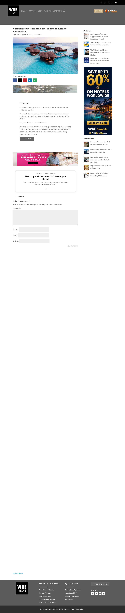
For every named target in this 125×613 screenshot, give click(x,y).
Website (16, 241)
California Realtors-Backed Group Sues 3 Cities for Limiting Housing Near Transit (44, 406)
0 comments (38, 34)
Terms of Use (80, 609)
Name (15, 229)
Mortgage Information (47, 599)
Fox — (28, 103)
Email (15, 235)
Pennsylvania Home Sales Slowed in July (35, 565)
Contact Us (69, 599)
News (23, 11)
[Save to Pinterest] (25, 80)
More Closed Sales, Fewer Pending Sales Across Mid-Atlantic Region (45, 299)
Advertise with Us (71, 593)
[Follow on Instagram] (108, 2)
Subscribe (98, 11)
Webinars (47, 11)
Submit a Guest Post (72, 596)
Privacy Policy (69, 609)
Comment (17, 208)
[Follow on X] (104, 2)
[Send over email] (35, 80)
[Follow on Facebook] (101, 2)
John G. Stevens (22, 355)
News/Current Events (46, 590)
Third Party (19, 34)
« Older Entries (18, 573)
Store (40, 11)
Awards (31, 11)
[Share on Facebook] (15, 80)
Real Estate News (45, 596)
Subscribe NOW (100, 584)
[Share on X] (20, 80)
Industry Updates (45, 593)
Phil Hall (20, 301)
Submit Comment (72, 246)
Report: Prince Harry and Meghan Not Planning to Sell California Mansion (42, 460)
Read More (26, 139)
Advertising (57, 11)
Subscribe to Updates (72, 590)
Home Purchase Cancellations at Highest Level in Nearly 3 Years (44, 513)
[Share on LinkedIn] (30, 80)
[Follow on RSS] (115, 2)
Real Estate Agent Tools (47, 602)
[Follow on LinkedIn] (112, 2)
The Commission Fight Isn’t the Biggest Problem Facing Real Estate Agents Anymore (45, 352)
